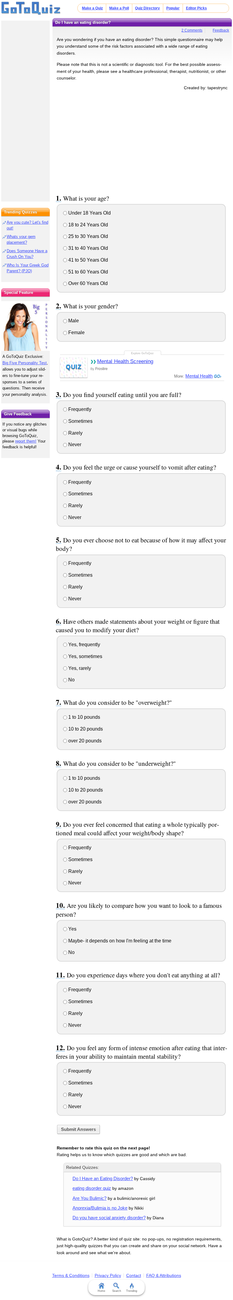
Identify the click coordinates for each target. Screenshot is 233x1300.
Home (101, 1290)
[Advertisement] (142, 141)
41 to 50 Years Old (87, 260)
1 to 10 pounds (83, 717)
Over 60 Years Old (87, 283)
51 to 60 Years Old (87, 271)
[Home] (31, 8)
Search (116, 1290)
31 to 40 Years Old (87, 248)
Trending (131, 1290)
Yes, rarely (79, 668)
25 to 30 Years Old (87, 236)
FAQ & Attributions (163, 1275)
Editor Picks (196, 8)
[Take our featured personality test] (25, 326)
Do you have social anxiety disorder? (109, 1217)
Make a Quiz (92, 8)
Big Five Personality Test (24, 363)
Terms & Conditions (70, 1275)
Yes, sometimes (84, 656)
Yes (71, 929)
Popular (173, 8)
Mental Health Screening (125, 361)
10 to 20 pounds (85, 728)
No (71, 679)
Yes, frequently (83, 644)
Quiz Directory (147, 8)
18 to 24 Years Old (87, 224)
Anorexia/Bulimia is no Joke (100, 1207)
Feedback (221, 30)
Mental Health (199, 375)
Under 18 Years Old (89, 213)
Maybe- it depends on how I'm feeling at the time (119, 940)
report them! (25, 441)
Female (76, 332)
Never (74, 444)
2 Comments (191, 30)
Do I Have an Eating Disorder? (103, 1178)
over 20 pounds (84, 740)
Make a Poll (119, 8)
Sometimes (80, 421)
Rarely (75, 433)
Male (73, 320)
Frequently (79, 409)
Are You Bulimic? (89, 1198)
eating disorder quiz (92, 1188)
